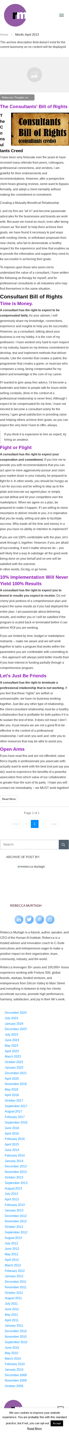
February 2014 (15, 1155)
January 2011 (14, 1325)
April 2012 (12, 1259)
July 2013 (11, 1193)
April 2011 (12, 1320)
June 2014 (12, 1150)
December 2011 (15, 1281)
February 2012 (15, 1270)
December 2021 (16, 1073)
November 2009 (16, 1380)
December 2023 (16, 1029)
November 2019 (16, 1084)
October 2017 (14, 1100)
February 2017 (15, 1117)
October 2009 (14, 1386)
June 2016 (12, 1128)
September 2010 (16, 1342)
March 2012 (13, 1265)
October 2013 (14, 1177)
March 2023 (13, 1056)
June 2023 (12, 1040)
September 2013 (16, 1183)
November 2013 (16, 1171)
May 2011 (11, 1314)
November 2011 (15, 1287)
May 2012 (11, 1254)
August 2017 (13, 1111)
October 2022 (14, 1062)
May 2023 (11, 1045)
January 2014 (14, 1161)
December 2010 (16, 1331)
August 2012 (13, 1237)
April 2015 (12, 1144)
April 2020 (12, 1078)
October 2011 (14, 1292)
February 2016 (15, 1138)
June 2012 (12, 1248)
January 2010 (14, 1369)
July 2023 (11, 1034)
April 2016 (12, 1133)
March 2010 (13, 1358)
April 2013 (12, 1199)
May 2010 (11, 1353)
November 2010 (16, 1336)
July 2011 (11, 1303)
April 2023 (12, 1051)
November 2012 (16, 1221)
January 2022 (14, 1067)
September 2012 (16, 1232)
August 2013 (13, 1188)
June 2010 (12, 1347)
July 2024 (11, 1018)
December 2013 (16, 1166)
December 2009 (16, 1375)
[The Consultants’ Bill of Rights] (34, 74)
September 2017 (16, 1106)
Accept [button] (57, 1423)
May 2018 (11, 1089)
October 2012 (14, 1226)
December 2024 (16, 1012)
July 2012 (11, 1243)
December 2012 (16, 1216)
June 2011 (12, 1309)
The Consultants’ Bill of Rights (33, 106)
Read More (34, 1428)
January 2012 (14, 1276)
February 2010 (15, 1364)
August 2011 (13, 1298)
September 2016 (16, 1122)
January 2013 (14, 1210)
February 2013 (15, 1204)
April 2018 (12, 1095)
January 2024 (14, 1023)
